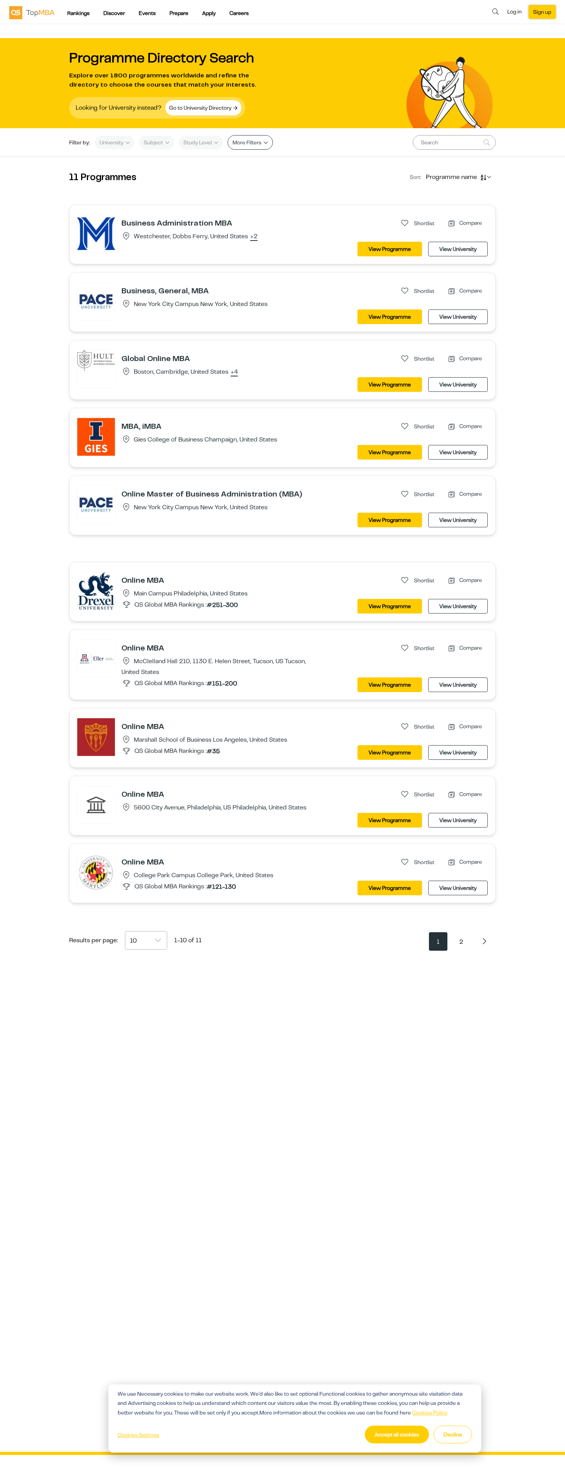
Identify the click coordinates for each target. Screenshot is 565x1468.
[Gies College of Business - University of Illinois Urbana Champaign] (96, 436)
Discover (114, 13)
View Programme (390, 249)
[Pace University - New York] (96, 301)
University (112, 142)
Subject (154, 142)
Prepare (179, 13)
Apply (209, 13)
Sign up (542, 11)
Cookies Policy (429, 1412)
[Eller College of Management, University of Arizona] (96, 658)
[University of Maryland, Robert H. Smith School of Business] (96, 872)
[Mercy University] (96, 233)
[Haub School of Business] (96, 804)
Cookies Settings (138, 1434)
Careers (239, 13)
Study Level (198, 142)
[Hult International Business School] (96, 360)
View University (458, 249)
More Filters (248, 142)
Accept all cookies (397, 1434)
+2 (254, 236)
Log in (514, 11)
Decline (453, 1434)
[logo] (32, 12)
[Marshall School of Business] (96, 737)
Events (147, 13)
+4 (234, 372)
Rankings (78, 13)
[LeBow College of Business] (96, 590)
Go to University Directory (201, 107)
